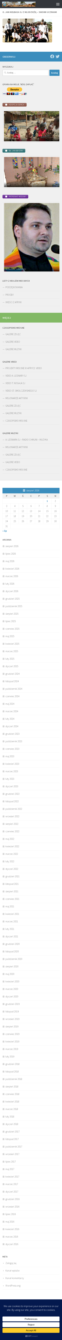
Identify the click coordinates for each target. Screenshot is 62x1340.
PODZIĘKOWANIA (14, 287)
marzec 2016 (11, 1236)
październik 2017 (13, 1146)
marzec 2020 (11, 989)
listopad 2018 (12, 1071)
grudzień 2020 (12, 943)
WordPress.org (13, 1285)
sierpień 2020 (11, 966)
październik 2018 (13, 1079)
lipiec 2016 (10, 1214)
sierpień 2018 (11, 1086)
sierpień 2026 (11, 546)
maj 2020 (9, 974)
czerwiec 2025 (12, 628)
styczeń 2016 (11, 1244)
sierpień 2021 (11, 891)
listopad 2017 (12, 1139)
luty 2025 (9, 658)
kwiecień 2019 (12, 1041)
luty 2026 (9, 583)
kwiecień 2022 (12, 846)
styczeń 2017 (11, 1191)
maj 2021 (9, 906)
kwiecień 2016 (12, 1229)
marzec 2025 (11, 651)
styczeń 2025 (11, 666)
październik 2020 (13, 958)
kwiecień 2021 (12, 913)
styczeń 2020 (11, 996)
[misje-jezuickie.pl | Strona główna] (24, 4)
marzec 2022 (11, 853)
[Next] (52, 126)
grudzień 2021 (12, 876)
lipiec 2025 (10, 621)
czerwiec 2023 (12, 748)
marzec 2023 (11, 771)
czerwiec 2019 (12, 1034)
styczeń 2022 (11, 868)
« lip (4, 530)
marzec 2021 (11, 921)
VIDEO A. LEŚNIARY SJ (15, 375)
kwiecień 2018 (12, 1101)
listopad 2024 (12, 681)
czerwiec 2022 (12, 831)
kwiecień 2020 (12, 981)
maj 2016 (9, 1221)
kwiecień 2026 (12, 568)
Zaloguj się (10, 1263)
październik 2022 (13, 808)
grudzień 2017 (12, 1131)
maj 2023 (9, 756)
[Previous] (9, 126)
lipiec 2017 (10, 1161)
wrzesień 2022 (12, 816)
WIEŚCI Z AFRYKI (13, 302)
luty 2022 (9, 861)
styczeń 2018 (11, 1124)
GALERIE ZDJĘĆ (13, 334)
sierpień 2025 (11, 613)
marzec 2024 (11, 711)
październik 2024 (13, 688)
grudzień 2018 (12, 1064)
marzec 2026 (11, 576)
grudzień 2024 (12, 673)
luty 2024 (9, 718)
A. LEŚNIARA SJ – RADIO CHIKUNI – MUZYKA (26, 439)
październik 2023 (13, 741)
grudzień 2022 (12, 793)
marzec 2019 (11, 1049)
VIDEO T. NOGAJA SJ (15, 383)
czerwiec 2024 (12, 696)
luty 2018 (9, 1116)
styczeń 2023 (11, 786)
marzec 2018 (11, 1109)
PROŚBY (9, 294)
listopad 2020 (12, 951)
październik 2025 (13, 606)
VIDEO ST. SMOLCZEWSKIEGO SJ (21, 390)
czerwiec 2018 (12, 1094)
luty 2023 (9, 778)
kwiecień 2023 (12, 763)
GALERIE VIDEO (12, 341)
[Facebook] (52, 56)
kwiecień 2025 (12, 643)
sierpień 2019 (11, 1026)
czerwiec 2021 (12, 898)
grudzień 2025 (12, 598)
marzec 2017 (11, 1184)
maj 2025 (9, 636)
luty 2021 (9, 928)
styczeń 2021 (11, 936)
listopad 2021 (12, 883)
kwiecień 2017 (12, 1176)
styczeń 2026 (11, 591)
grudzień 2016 (12, 1199)
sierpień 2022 (11, 823)
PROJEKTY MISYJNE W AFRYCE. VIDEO (23, 368)
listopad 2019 (12, 1011)
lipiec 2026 (10, 553)
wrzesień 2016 (12, 1206)
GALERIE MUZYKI (13, 349)
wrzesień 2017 (12, 1154)
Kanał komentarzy (14, 1278)
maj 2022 (9, 838)
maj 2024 (9, 703)
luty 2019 (9, 1056)
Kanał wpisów (12, 1270)
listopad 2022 (12, 801)
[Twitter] (58, 56)
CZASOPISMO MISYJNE (16, 420)
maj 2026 (9, 561)
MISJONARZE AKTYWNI (16, 398)
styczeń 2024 (11, 726)
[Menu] (58, 4)
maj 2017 (9, 1169)
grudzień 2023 (12, 733)
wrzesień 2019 (12, 1019)
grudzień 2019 (12, 1004)
